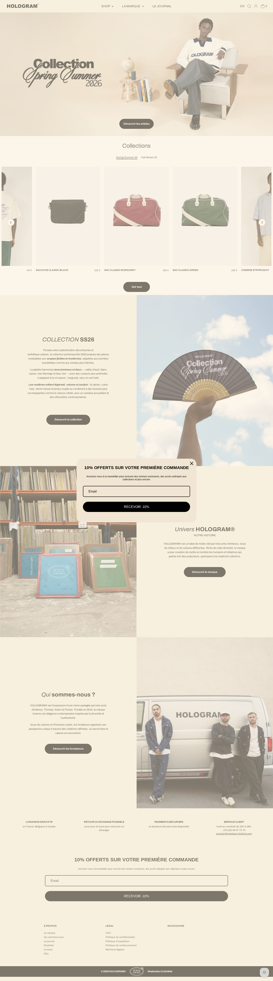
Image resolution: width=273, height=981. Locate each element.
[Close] (191, 463)
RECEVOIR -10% (136, 507)
